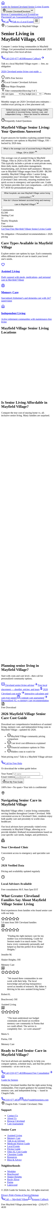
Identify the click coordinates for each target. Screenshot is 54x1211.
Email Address (8, 777)
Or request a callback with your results (19, 648)
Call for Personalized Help (13, 645)
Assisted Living (14, 1135)
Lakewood (12, 1185)
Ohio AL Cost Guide (17, 1151)
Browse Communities (11, 14)
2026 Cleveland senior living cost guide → (21, 71)
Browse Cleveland (16, 1121)
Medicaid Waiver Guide (18, 1143)
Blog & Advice (14, 1160)
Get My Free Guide (14, 782)
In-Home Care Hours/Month (17, 532)
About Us (11, 1118)
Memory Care (13, 1138)
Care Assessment (19, 17)
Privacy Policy (8, 1195)
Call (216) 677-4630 (14, 58)
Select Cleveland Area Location (20, 555)
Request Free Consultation (36, 1073)
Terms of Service (23, 1195)
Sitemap (35, 1195)
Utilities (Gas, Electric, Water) (20, 494)
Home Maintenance (15, 520)
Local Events (28, 14)
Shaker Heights (14, 1177)
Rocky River (13, 1179)
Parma (10, 1182)
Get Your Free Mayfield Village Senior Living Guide (26, 229)
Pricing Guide (13, 1149)
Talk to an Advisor (16, 1141)
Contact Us (12, 1115)
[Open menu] (36, 20)
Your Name (6, 773)
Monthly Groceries (14, 507)
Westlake (11, 1171)
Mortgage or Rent (14, 480)
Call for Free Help (13, 763)
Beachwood (13, 1174)
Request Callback (32, 58)
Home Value (12, 463)
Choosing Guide (15, 1154)
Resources (32, 17)
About (40, 17)
